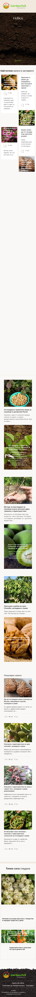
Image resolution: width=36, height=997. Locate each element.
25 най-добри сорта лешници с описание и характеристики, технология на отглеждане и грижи (16, 834)
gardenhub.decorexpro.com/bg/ (18, 6)
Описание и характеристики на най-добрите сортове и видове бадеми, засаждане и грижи (10, 131)
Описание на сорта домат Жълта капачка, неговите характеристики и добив (19, 933)
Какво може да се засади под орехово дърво (26, 133)
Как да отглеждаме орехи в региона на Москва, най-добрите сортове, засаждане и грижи (18, 701)
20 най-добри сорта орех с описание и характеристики (10, 83)
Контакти (30, 986)
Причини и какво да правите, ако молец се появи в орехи (18, 638)
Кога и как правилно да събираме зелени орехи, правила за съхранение (18, 546)
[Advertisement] (18, 38)
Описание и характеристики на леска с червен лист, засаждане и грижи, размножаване (18, 789)
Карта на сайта (18, 983)
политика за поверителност (13, 986)
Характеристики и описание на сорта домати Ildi (20, 948)
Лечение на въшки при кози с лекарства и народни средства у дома (17, 919)
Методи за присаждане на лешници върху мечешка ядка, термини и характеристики (17, 509)
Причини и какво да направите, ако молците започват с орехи (26, 82)
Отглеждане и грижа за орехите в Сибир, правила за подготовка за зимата (18, 447)
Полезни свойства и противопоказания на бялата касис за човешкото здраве (18, 888)
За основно (18, 60)
